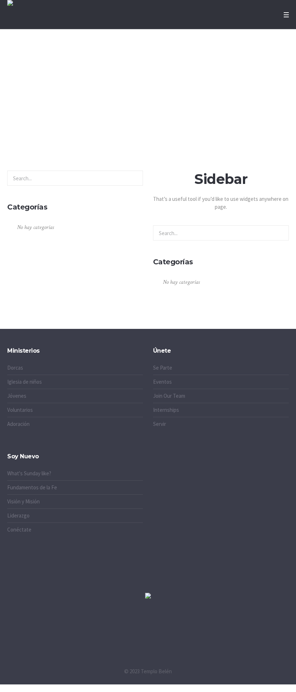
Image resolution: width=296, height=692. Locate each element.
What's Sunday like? (29, 473)
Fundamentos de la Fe (32, 487)
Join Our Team (169, 395)
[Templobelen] (148, 596)
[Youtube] (178, 633)
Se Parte (162, 367)
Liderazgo (18, 515)
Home (137, 123)
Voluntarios (20, 409)
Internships (166, 409)
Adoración (18, 423)
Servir (159, 423)
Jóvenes (16, 395)
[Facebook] (148, 633)
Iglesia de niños (24, 381)
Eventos (162, 381)
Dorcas (15, 367)
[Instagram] (118, 633)
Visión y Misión (23, 501)
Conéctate (19, 529)
